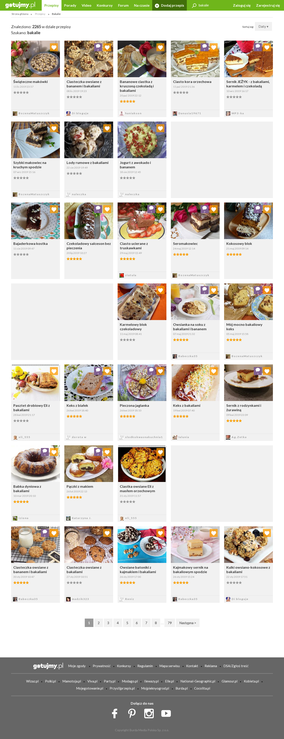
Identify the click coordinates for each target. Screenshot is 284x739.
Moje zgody (77, 666)
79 (170, 623)
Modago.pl (130, 681)
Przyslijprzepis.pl (122, 688)
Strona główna (20, 14)
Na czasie (142, 5)
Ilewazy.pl (151, 681)
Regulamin (145, 666)
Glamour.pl (229, 681)
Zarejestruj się (268, 5)
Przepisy (51, 5)
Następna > (187, 623)
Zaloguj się (242, 5)
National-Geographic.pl (197, 681)
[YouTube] (167, 712)
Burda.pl (182, 688)
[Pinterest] (133, 712)
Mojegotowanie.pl (89, 688)
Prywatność (101, 666)
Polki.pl (50, 681)
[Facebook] (116, 712)
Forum (123, 5)
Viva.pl (92, 681)
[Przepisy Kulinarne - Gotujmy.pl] (20, 4)
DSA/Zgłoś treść (235, 666)
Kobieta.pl (251, 681)
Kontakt (192, 666)
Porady (70, 5)
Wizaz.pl (32, 681)
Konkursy (105, 5)
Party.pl (109, 681)
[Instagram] (150, 712)
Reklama (211, 666)
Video (86, 5)
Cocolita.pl (202, 688)
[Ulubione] (54, 47)
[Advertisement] (62, 321)
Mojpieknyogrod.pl (155, 688)
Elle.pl (169, 681)
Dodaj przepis (172, 5)
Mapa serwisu (169, 666)
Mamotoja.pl (71, 681)
